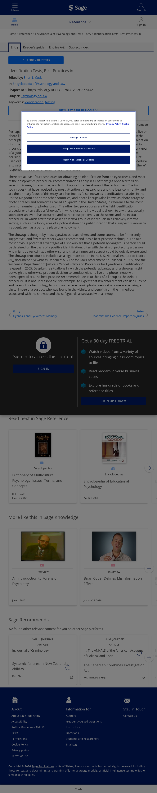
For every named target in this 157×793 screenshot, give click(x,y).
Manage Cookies (78, 137)
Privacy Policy (113, 123)
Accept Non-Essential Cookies (78, 148)
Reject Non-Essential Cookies (78, 159)
